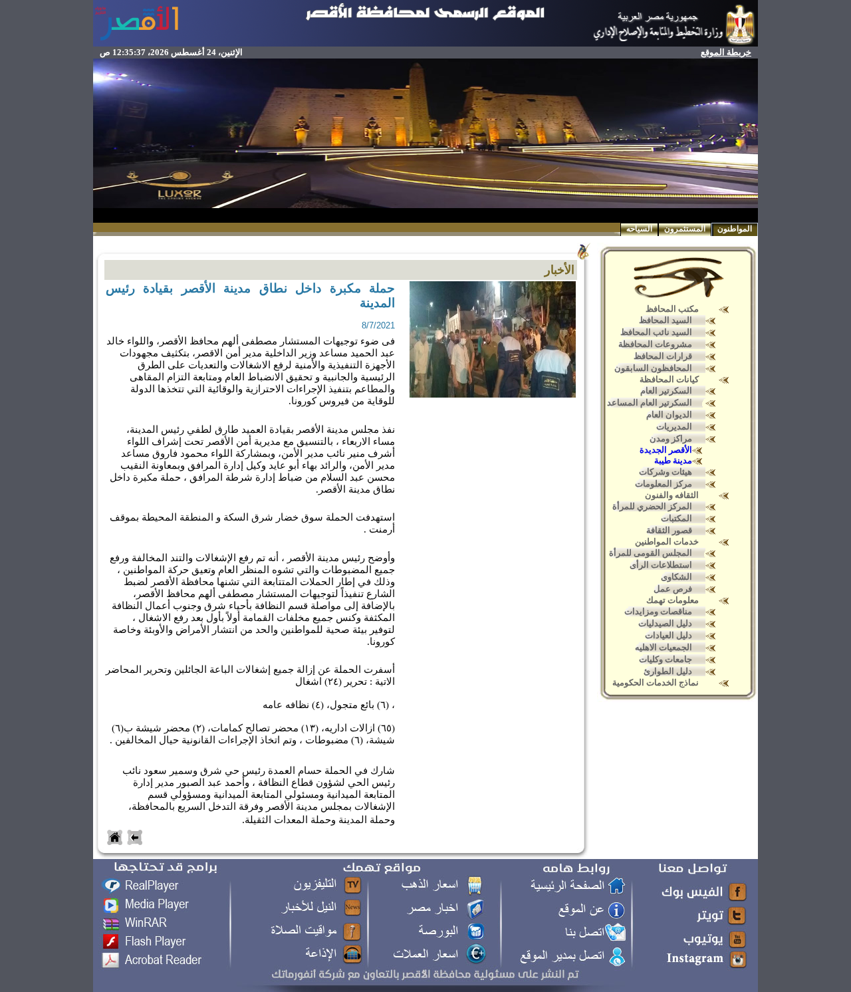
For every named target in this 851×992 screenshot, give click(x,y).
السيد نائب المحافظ (656, 332)
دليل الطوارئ (668, 671)
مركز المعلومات (663, 484)
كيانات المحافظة (669, 379)
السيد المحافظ (665, 320)
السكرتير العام (666, 391)
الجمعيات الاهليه (663, 647)
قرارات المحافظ (663, 356)
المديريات (674, 427)
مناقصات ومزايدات (658, 611)
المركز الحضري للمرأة (652, 506)
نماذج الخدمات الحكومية (655, 682)
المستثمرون (684, 228)
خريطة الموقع (726, 52)
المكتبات (676, 518)
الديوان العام (669, 415)
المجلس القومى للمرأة (650, 553)
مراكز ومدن (671, 438)
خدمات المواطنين (667, 542)
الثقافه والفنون (672, 495)
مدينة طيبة (673, 460)
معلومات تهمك (672, 600)
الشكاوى (676, 577)
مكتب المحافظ (672, 309)
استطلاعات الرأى (661, 565)
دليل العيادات (668, 635)
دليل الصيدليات (665, 623)
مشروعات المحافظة (655, 344)
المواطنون (734, 228)
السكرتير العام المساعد (649, 403)
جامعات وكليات (665, 659)
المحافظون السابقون (653, 368)
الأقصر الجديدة (666, 450)
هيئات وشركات (665, 472)
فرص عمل (673, 589)
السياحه (639, 228)
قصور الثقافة (669, 530)
